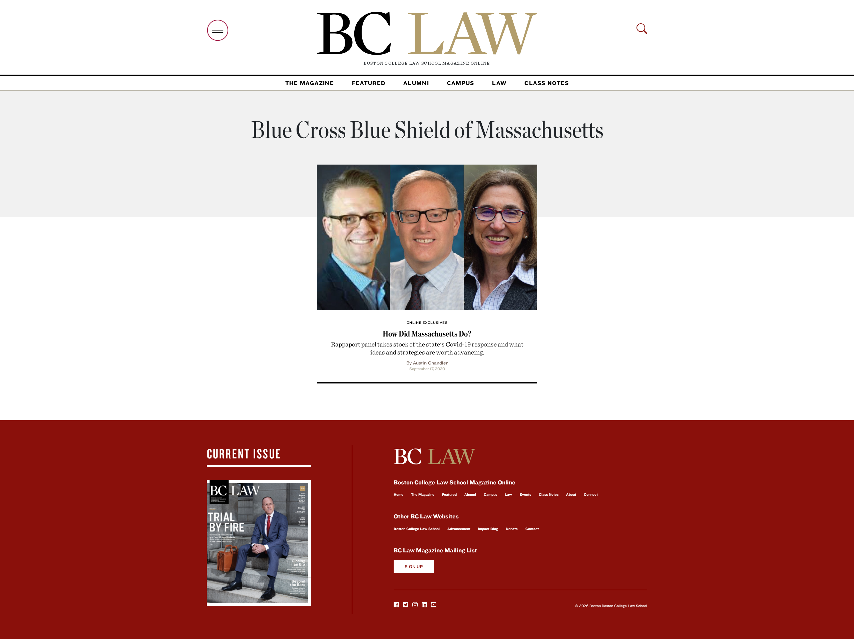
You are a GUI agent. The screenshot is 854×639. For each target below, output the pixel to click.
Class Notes (546, 83)
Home (398, 494)
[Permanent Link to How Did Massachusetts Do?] (427, 236)
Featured (368, 83)
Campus (460, 83)
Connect (591, 494)
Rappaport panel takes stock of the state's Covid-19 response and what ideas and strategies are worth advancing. (427, 348)
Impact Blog (488, 528)
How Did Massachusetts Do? (427, 333)
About (571, 494)
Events (525, 494)
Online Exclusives (427, 322)
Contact (532, 528)
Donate (512, 528)
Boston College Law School (417, 528)
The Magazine (309, 83)
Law (499, 83)
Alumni (416, 83)
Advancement (458, 528)
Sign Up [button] (414, 566)
